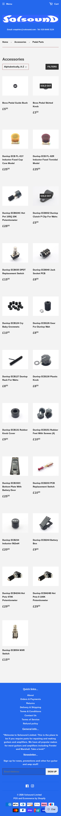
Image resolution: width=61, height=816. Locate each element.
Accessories (20, 42)
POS (15, 798)
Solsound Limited (33, 795)
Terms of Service (30, 719)
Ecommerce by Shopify (34, 798)
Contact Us (30, 715)
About (30, 695)
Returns (30, 703)
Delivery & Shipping (30, 707)
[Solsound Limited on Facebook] (27, 786)
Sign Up (52, 771)
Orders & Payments (30, 699)
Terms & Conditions (30, 711)
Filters (52, 66)
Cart (56, 4)
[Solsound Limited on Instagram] (32, 786)
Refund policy (30, 723)
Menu (9, 4)
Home (5, 42)
